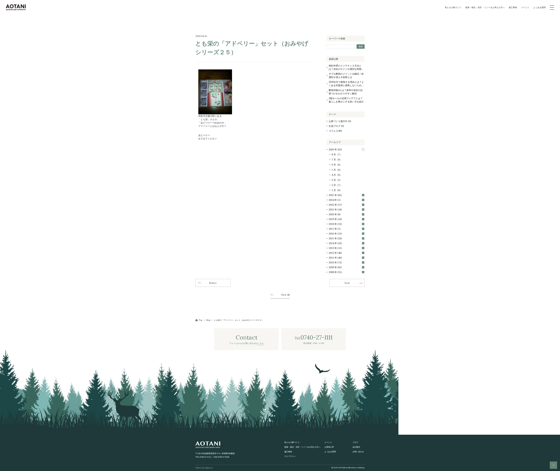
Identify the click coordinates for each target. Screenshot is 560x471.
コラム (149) (335, 130)
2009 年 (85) (335, 267)
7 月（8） (337, 159)
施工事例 (513, 7)
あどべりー (204, 135)
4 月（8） (337, 174)
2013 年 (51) (335, 248)
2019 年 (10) (335, 219)
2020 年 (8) (334, 214)
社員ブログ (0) (336, 126)
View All (285, 295)
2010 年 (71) (335, 262)
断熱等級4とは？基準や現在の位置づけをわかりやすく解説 (346, 92)
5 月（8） (337, 169)
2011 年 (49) (335, 257)
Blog (208, 320)
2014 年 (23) (335, 243)
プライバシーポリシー (204, 468)
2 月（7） (337, 185)
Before (213, 282)
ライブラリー (290, 456)
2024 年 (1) (334, 200)
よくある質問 (539, 7)
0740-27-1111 (205, 457)
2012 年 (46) (335, 252)
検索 (361, 46)
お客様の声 (329, 447)
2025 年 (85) (335, 195)
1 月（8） (337, 190)
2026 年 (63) (335, 149)
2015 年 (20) (335, 238)
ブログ (355, 442)
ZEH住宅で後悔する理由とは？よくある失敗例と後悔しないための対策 (346, 84)
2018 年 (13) (335, 224)
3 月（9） (337, 180)
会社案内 (356, 447)
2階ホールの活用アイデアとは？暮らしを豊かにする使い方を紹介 (346, 100)
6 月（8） (337, 164)
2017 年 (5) (334, 228)
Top (200, 320)
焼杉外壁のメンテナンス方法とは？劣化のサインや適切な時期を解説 (346, 67)
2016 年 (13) (335, 233)
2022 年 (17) (335, 204)
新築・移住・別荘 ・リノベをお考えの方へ (485, 7)
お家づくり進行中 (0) (340, 121)
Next (347, 282)
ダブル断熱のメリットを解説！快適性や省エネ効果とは (346, 75)
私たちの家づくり (453, 7)
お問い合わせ (358, 451)
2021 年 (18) (335, 209)
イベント (525, 7)
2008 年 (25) (335, 272)
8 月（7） (337, 154)
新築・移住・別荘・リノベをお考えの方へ (302, 447)
